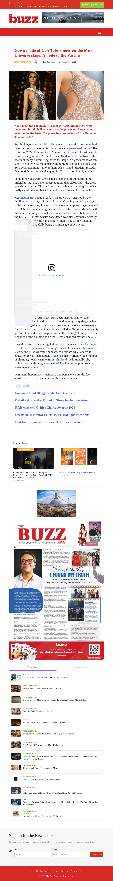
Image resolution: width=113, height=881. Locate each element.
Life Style (27, 799)
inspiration (50, 333)
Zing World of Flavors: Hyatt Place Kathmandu (43, 745)
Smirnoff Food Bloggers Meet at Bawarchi (45, 393)
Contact (55, 871)
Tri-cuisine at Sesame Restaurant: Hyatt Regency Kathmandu (49, 734)
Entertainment (23, 62)
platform (87, 348)
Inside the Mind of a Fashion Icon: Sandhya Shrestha (45, 677)
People (26, 674)
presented (75, 148)
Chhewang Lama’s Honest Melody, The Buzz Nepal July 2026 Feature (53, 793)
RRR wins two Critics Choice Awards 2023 (45, 407)
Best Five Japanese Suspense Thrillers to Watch (49, 422)
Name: (17, 849)
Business (64, 871)
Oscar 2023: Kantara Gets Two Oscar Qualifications (52, 415)
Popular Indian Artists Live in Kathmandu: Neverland (46, 722)
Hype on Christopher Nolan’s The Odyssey (41, 779)
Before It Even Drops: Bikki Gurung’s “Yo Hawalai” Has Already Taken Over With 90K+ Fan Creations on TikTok (33, 475)
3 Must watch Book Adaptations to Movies (77, 473)
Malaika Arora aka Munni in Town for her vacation (51, 400)
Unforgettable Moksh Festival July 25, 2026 (42, 816)
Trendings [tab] (81, 667)
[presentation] (95, 443)
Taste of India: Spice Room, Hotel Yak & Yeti (42, 689)
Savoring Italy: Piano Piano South (37, 711)
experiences (36, 348)
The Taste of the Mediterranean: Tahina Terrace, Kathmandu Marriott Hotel (55, 700)
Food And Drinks (30, 686)
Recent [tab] (34, 667)
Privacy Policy (76, 871)
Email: (55, 849)
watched (91, 144)
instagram (26, 197)
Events (26, 720)
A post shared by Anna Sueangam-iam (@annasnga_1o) (51, 311)
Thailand (61, 359)
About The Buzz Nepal (40, 871)
